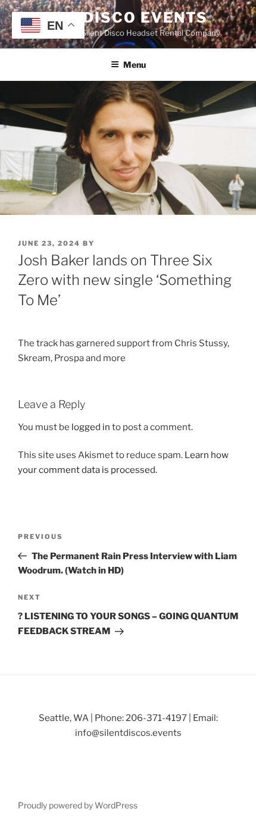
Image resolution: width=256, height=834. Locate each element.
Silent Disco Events (112, 17)
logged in (90, 427)
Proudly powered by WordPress (78, 805)
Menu (134, 64)
